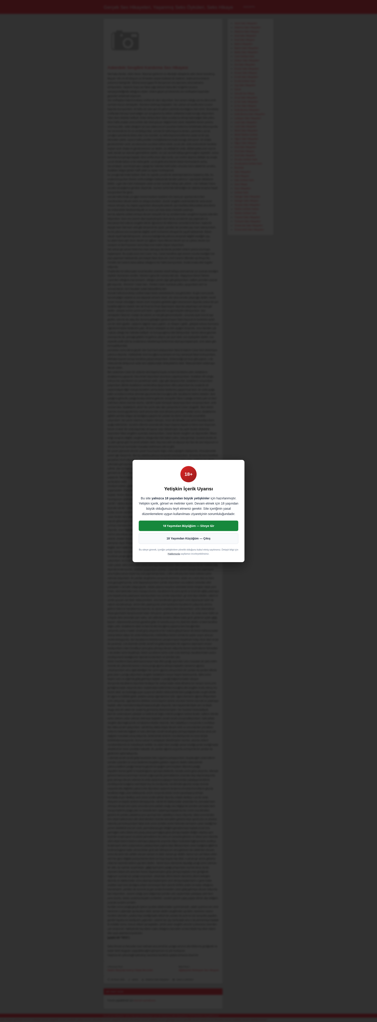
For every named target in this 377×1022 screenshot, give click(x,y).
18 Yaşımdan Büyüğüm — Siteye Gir (188, 526)
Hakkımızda (174, 554)
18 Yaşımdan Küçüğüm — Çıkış (188, 538)
